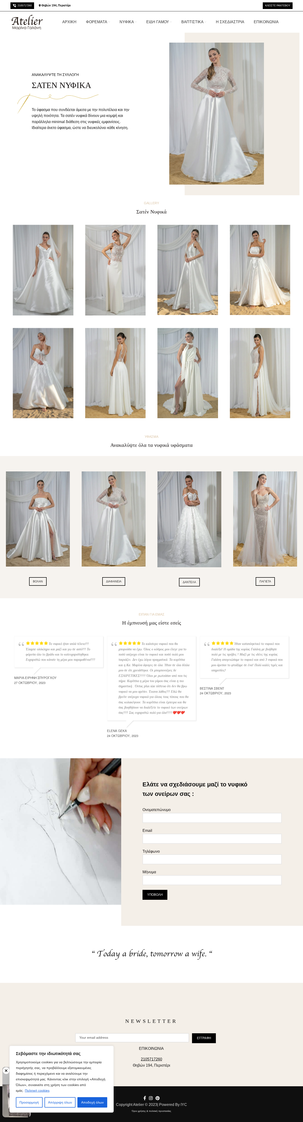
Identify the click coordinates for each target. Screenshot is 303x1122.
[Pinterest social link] (157, 1098)
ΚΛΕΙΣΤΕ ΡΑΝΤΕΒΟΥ (277, 5)
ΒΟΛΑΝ (38, 581)
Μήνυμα (149, 872)
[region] (61, 1079)
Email (147, 831)
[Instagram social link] (150, 1098)
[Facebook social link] (144, 1098)
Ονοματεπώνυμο (157, 810)
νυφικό (237, 784)
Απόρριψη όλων (60, 1102)
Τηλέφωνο (151, 851)
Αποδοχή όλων (92, 1102)
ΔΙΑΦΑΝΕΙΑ (113, 581)
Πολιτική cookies (37, 1090)
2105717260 (25, 5)
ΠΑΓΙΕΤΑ (265, 581)
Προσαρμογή (29, 1102)
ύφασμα (64, 128)
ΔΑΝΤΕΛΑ (189, 582)
